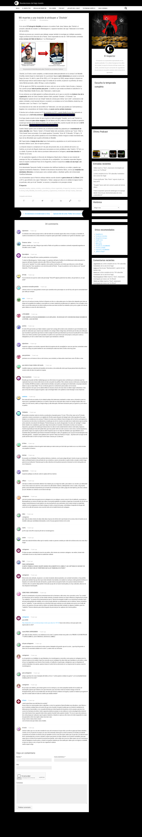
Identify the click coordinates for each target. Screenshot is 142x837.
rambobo (24, 396)
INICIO (17, 8)
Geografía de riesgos (101, 238)
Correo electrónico (59, 757)
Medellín (31, 191)
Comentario (19, 783)
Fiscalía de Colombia (101, 236)
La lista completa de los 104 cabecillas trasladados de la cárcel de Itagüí (109, 175)
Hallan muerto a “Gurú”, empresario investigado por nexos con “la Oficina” (109, 169)
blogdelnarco (99, 234)
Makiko (96, 281)
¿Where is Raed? (100, 251)
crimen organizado (56, 188)
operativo (46, 191)
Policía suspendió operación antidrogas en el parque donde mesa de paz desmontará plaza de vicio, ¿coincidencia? (109, 193)
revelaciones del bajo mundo (66, 191)
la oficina (22, 191)
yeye (23, 298)
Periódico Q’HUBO (100, 247)
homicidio (79, 188)
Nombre (19, 757)
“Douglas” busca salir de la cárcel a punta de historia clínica (109, 186)
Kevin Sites (99, 242)
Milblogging (99, 244)
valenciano (79, 191)
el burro (24, 700)
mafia (27, 191)
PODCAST (61, 8)
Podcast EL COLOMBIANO (102, 249)
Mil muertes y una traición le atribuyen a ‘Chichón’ (43, 17)
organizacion (53, 191)
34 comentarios (44, 20)
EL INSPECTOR (26, 8)
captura (33, 188)
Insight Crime (99, 240)
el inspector (66, 188)
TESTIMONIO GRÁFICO (89, 8)
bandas (28, 188)
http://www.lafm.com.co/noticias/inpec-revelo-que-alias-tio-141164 (40, 623)
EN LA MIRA (52, 8)
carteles (38, 188)
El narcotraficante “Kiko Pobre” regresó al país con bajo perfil (109, 180)
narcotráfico (38, 191)
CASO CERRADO (102, 8)
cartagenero (25, 617)
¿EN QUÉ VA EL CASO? (73, 8)
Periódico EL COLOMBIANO (103, 246)
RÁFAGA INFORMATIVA (39, 8)
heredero (73, 188)
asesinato (22, 188)
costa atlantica (45, 188)
